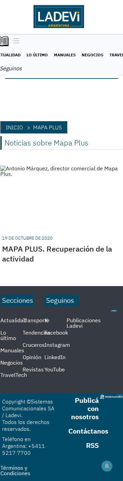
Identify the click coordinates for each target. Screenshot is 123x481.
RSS (92, 445)
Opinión (32, 357)
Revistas (33, 369)
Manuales (65, 54)
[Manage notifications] (106, 466)
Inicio (14, 127)
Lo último (37, 54)
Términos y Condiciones (15, 470)
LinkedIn (55, 357)
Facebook (56, 332)
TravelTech (13, 374)
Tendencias (37, 332)
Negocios (92, 54)
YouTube (54, 369)
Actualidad (13, 320)
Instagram (57, 344)
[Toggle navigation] (14, 41)
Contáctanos (88, 431)
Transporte (36, 320)
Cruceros (34, 344)
